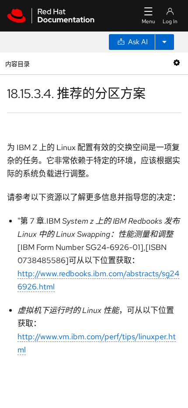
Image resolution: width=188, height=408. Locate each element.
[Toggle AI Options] (164, 42)
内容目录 (17, 63)
